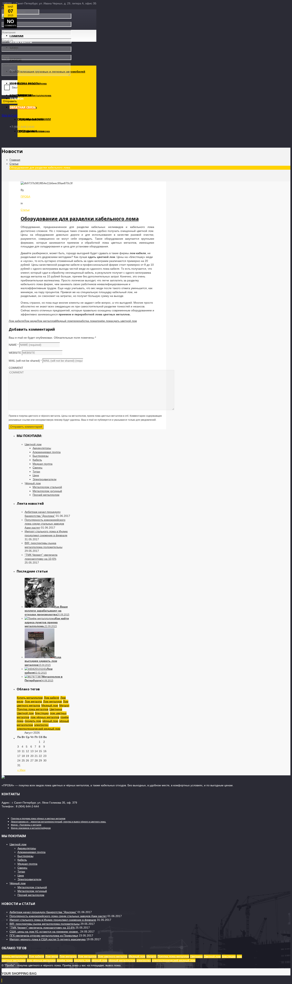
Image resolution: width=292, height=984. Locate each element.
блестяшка (42, 713)
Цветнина (55, 709)
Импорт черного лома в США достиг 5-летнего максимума (48, 939)
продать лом (33, 721)
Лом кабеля (16, 321)
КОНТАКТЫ (18, 95)
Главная (15, 159)
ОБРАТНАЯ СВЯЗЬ (23, 107)
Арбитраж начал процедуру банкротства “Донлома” (43, 912)
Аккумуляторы (42, 448)
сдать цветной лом (124, 321)
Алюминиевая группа (47, 452)
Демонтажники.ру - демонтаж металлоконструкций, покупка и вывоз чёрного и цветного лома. (58, 821)
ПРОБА (25, 196)
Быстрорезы (40, 455)
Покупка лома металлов (32, 709)
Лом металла (33, 701)
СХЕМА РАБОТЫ (28, 83)
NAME (13, 344)
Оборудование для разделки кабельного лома (80, 218)
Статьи (14, 163)
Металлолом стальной (47, 487)
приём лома (104, 321)
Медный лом (64, 321)
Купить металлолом (30, 697)
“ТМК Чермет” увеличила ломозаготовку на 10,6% (42, 927)
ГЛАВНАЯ (16, 36)
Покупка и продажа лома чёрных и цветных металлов (38, 818)
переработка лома (84, 321)
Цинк (36, 475)
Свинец (37, 467)
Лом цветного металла (112, 956)
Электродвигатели (44, 479)
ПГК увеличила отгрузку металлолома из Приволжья (44, 935)
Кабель (37, 459)
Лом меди (30, 321)
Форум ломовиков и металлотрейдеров (31, 828)
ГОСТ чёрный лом (30, 119)
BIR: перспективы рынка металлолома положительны (45, 923)
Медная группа (42, 463)
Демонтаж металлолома (34, 95)
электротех (41, 724)
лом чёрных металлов (44, 717)
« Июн (21, 770)
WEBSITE (15, 352)
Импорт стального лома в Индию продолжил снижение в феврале (53, 919)
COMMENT (16, 367)
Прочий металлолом (46, 494)
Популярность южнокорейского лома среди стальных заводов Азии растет (45, 523)
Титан (36, 471)
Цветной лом (33, 444)
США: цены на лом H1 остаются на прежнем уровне (44, 931)
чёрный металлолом (121, 960)
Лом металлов (46, 321)
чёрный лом (50, 721)
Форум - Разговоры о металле (26, 825)
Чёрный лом (33, 483)
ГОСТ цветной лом (30, 131)
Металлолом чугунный (47, 491)
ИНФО (14, 83)
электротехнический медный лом (38, 728)
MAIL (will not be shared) (25, 360)
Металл (64, 705)
